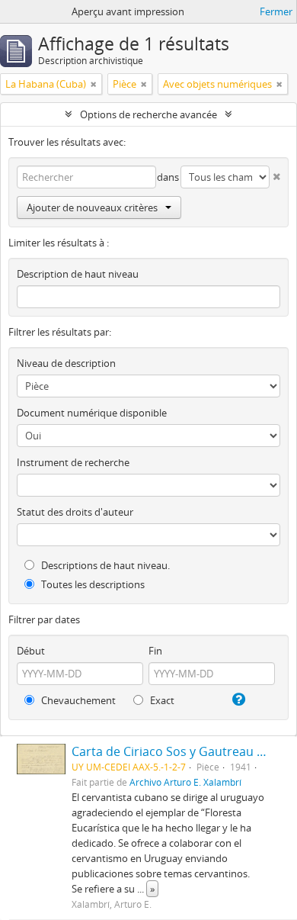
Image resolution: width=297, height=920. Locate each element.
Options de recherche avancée (148, 114)
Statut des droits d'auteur (75, 512)
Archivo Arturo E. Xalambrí (185, 782)
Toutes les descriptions (92, 584)
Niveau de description (66, 363)
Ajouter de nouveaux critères (92, 207)
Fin (155, 651)
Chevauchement (77, 700)
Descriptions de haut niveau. (104, 565)
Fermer (276, 11)
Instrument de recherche (73, 462)
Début (31, 651)
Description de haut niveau (78, 274)
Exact (161, 700)
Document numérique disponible (92, 413)
